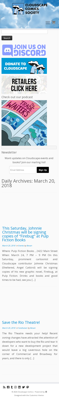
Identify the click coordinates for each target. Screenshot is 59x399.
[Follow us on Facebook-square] (9, 387)
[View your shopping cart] (54, 22)
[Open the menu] (48, 23)
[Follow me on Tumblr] (12, 387)
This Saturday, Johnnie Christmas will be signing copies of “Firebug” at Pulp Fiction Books (25, 233)
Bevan (29, 245)
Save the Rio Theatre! (21, 322)
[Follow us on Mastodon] (28, 387)
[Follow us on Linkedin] (20, 387)
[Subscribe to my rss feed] (5, 387)
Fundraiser (23, 328)
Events (21, 245)
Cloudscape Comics (25, 392)
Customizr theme (36, 395)
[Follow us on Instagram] (16, 387)
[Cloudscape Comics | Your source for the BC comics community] (29, 9)
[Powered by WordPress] (46, 391)
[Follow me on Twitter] (24, 387)
